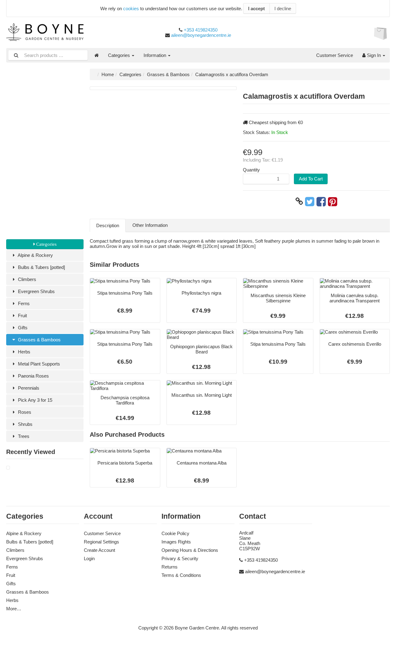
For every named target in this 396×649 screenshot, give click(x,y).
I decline (282, 8)
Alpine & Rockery (35, 255)
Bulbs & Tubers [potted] (41, 267)
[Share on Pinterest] (332, 201)
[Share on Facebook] (321, 201)
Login (89, 558)
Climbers (26, 279)
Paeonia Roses (33, 376)
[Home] (96, 55)
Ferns (23, 303)
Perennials (28, 388)
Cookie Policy (175, 533)
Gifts (22, 327)
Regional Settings (101, 541)
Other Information (150, 225)
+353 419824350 (200, 29)
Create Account (99, 550)
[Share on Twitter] (309, 201)
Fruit (22, 315)
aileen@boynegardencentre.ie (201, 35)
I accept (256, 8)
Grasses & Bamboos (39, 339)
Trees (23, 436)
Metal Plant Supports (38, 363)
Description (107, 225)
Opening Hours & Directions (189, 550)
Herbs (23, 351)
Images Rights (176, 541)
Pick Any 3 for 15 (34, 400)
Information (155, 55)
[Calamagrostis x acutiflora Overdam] (8, 467)
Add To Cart (311, 178)
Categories (119, 55)
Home (107, 74)
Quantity (251, 169)
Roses (24, 412)
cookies (131, 8)
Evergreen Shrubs (36, 291)
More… (13, 608)
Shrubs (24, 424)
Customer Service (334, 55)
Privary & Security (179, 558)
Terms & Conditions (181, 575)
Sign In (374, 55)
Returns (169, 566)
